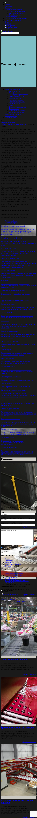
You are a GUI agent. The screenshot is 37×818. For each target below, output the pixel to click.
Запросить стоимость (8, 123)
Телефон (4, 518)
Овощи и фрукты (14, 103)
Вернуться (4, 121)
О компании (9, 6)
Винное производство (16, 112)
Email (2, 523)
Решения (8, 8)
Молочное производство (17, 102)
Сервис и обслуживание (13, 20)
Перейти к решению (29, 527)
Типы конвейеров (11, 17)
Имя (2, 512)
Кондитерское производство (18, 95)
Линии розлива (14, 109)
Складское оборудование (17, 11)
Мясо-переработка (15, 98)
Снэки (11, 105)
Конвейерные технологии (13, 9)
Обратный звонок (12, 28)
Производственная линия (14, 659)
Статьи (7, 22)
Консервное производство (17, 110)
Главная (7, 4)
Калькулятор (10, 26)
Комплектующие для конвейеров (16, 18)
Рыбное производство (16, 100)
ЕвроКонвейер (21, 601)
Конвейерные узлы (15, 15)
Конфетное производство (17, 107)
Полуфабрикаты (14, 91)
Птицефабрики (14, 93)
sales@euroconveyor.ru (10, 594)
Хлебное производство (16, 96)
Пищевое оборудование (17, 13)
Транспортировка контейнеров (17, 727)
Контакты (8, 24)
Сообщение (5, 528)
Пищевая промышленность (14, 89)
